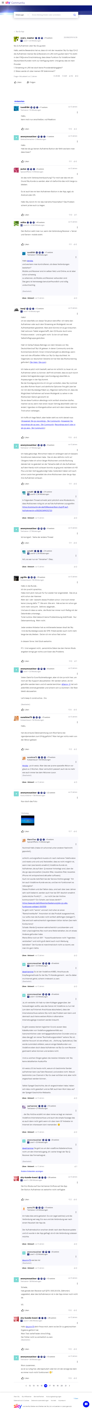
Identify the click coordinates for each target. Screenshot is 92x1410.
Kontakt (53, 1400)
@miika (30, 261)
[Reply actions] (76, 257)
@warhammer (28, 972)
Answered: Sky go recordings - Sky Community (41, 421)
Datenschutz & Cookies (21, 1400)
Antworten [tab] (19, 101)
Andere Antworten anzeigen (32, 1171)
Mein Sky (17, 1396)
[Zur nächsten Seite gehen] (69, 1385)
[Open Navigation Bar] (3, 2)
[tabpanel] (46, 745)
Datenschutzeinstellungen (40, 1400)
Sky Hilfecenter (27, 1396)
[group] (57, 76)
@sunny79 (26, 1260)
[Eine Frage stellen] (86, 1404)
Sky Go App (20, 32)
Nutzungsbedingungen (53, 1396)
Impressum (62, 1400)
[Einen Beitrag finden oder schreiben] (74, 15)
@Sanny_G (66, 684)
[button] (24, 298)
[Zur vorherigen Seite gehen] (26, 1385)
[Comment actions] (77, 112)
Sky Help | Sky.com (38, 362)
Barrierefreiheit (39, 1396)
